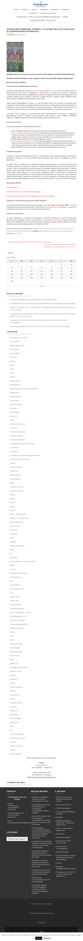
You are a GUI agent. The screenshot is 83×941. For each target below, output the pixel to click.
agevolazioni (14, 349)
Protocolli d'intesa (16, 687)
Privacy (12, 683)
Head (12, 549)
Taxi (11, 730)
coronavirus (14, 451)
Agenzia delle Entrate (17, 345)
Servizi (33, 9)
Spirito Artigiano (15, 718)
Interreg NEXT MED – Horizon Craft (43, 20)
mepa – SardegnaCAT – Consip (20, 612)
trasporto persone (16, 746)
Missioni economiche (17, 620)
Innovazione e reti (16, 577)
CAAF (12, 420)
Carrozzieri (14, 428)
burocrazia (13, 416)
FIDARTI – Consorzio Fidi (19, 518)
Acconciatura (14, 341)
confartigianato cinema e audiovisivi (22, 443)
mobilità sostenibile (17, 628)
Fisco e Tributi (15, 526)
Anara (12, 369)
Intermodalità (14, 585)
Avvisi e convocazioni (48, 13)
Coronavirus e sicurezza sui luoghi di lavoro (24, 455)
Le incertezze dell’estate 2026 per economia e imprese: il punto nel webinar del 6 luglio (39, 326)
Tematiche (64, 9)
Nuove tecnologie (16, 652)
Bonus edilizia (14, 412)
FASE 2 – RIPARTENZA (18, 514)
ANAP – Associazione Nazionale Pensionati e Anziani (64, 799)
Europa (12, 506)
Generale (9, 231)
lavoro (12, 593)
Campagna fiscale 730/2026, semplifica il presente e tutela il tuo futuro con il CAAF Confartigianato (42, 844)
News (15, 231)
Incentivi (13, 569)
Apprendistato (15, 381)
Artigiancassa (14, 392)
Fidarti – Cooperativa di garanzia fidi (64, 829)
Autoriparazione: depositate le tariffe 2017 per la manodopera (29, 242)
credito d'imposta (16, 467)
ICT (11, 553)
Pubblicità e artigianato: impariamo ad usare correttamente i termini (33, 299)
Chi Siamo (59, 817)
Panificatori (14, 663)
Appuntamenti (15, 385)
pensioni (13, 675)
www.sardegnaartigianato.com (23, 133)
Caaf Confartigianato (63, 808)
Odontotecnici (15, 655)
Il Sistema (54, 9)
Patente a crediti (15, 671)
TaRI (11, 726)
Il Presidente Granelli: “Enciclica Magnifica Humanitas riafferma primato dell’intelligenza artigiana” (40, 889)
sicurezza (13, 707)
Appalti (12, 377)
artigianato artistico (48, 231)
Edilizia (12, 495)
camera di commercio (17, 424)
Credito (65, 17)
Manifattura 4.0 (15, 604)
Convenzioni (32, 13)
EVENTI (13, 510)
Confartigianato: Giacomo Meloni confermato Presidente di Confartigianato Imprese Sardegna (42, 303)
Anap (11, 365)
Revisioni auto (15, 695)
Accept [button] (39, 938)
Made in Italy (14, 601)
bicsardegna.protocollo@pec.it (56, 207)
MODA (12, 632)
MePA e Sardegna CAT (18, 616)
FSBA (12, 538)
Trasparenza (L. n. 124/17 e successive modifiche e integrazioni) (38, 17)
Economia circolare (16, 491)
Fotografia (13, 534)
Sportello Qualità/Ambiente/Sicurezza (66, 867)
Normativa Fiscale (16, 644)
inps (11, 581)
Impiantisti (13, 557)
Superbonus (14, 722)
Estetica (12, 502)
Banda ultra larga (16, 404)
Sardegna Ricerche (16, 703)
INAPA (12, 565)
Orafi (12, 659)
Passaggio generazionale (18, 667)
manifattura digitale (17, 608)
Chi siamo (24, 9)
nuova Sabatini (15, 648)
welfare (12, 750)
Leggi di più (46, 938)
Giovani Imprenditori (17, 546)
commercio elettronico (66, 228)
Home (16, 9)
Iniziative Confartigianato (19, 573)
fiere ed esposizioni (16, 522)
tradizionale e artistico (24, 231)
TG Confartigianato (16, 734)
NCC (11, 636)
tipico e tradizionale (66, 231)
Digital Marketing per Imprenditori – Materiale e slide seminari (65, 823)
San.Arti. (13, 699)
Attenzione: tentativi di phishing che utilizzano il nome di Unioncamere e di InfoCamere (41, 863)
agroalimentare (15, 353)
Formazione (44, 9)
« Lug (41, 286)
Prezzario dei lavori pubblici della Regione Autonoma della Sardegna (66, 857)
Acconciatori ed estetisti (18, 337)
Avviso (24, 209)
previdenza (14, 679)
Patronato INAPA (62, 852)
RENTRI (13, 691)
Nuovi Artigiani (35, 192)
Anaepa (12, 361)
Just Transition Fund (17, 589)
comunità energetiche (17, 440)
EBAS (12, 483)
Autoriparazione (15, 396)
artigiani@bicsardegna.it (53, 220)
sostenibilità (14, 714)
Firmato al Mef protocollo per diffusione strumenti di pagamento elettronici (41, 872)
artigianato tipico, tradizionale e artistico (45, 228)
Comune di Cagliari (16, 436)
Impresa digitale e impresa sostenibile (23, 561)
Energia (12, 498)
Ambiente (13, 357)
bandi (57, 231)
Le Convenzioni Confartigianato (61, 847)
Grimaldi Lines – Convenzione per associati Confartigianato (41, 880)
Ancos (12, 373)
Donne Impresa (15, 479)
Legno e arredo (15, 597)
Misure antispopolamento (19, 624)
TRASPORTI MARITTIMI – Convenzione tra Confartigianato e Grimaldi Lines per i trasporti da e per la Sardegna (41, 820)
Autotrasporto (15, 400)
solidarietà (13, 710)
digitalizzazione (15, 475)
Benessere (13, 408)
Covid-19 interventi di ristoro (20, 459)
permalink (17, 233)
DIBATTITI (14, 471)
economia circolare (16, 487)
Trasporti (13, 742)
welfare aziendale (16, 754)
